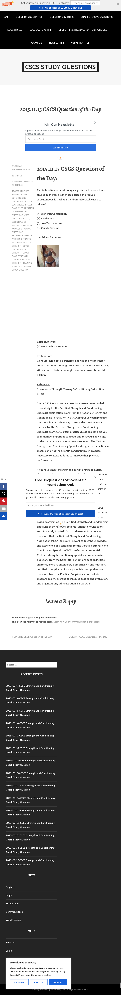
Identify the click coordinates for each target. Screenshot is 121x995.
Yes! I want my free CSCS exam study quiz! (60, 513)
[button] (60, 482)
